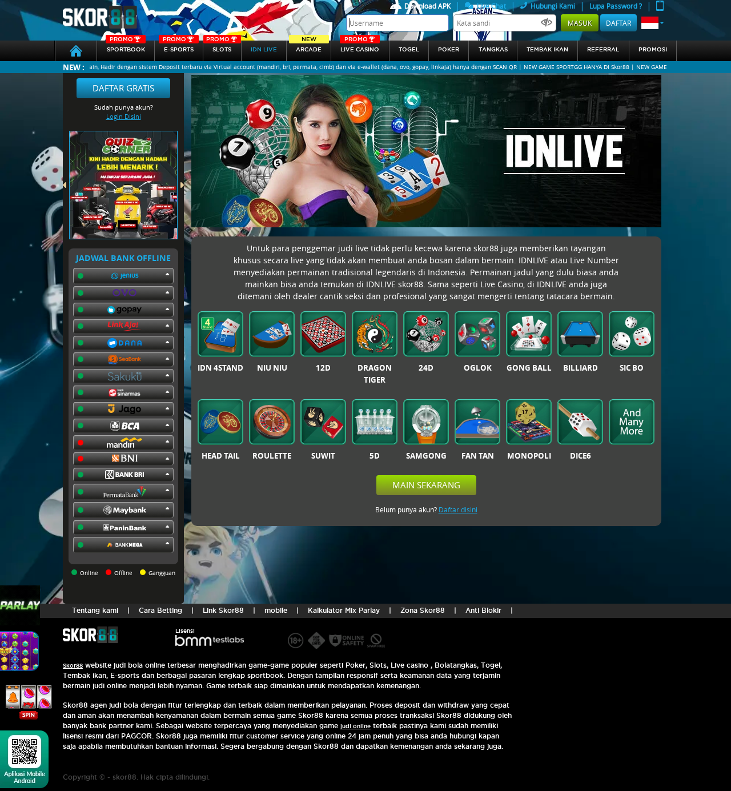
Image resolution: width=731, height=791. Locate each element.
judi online (355, 726)
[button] (652, 22)
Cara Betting (160, 610)
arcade (309, 47)
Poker (448, 49)
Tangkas (493, 49)
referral (603, 49)
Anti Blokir (483, 610)
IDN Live (264, 49)
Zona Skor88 (422, 610)
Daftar (618, 22)
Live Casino (359, 47)
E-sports (178, 47)
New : (74, 67)
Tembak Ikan (547, 49)
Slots (218, 47)
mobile (275, 610)
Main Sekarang (426, 485)
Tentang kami (95, 610)
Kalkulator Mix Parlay (344, 610)
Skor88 (73, 665)
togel (409, 49)
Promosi (652, 49)
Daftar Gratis (123, 88)
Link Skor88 (223, 610)
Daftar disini (458, 509)
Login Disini (123, 116)
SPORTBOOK (126, 47)
